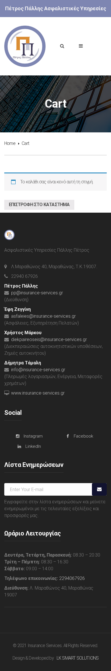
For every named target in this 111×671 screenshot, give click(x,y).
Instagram (33, 436)
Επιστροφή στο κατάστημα (39, 204)
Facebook (83, 436)
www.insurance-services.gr (38, 393)
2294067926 (72, 578)
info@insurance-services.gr (38, 369)
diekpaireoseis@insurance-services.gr (49, 339)
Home (9, 143)
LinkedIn (33, 446)
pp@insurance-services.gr (37, 293)
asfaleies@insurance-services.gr (43, 316)
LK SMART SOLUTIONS (78, 658)
